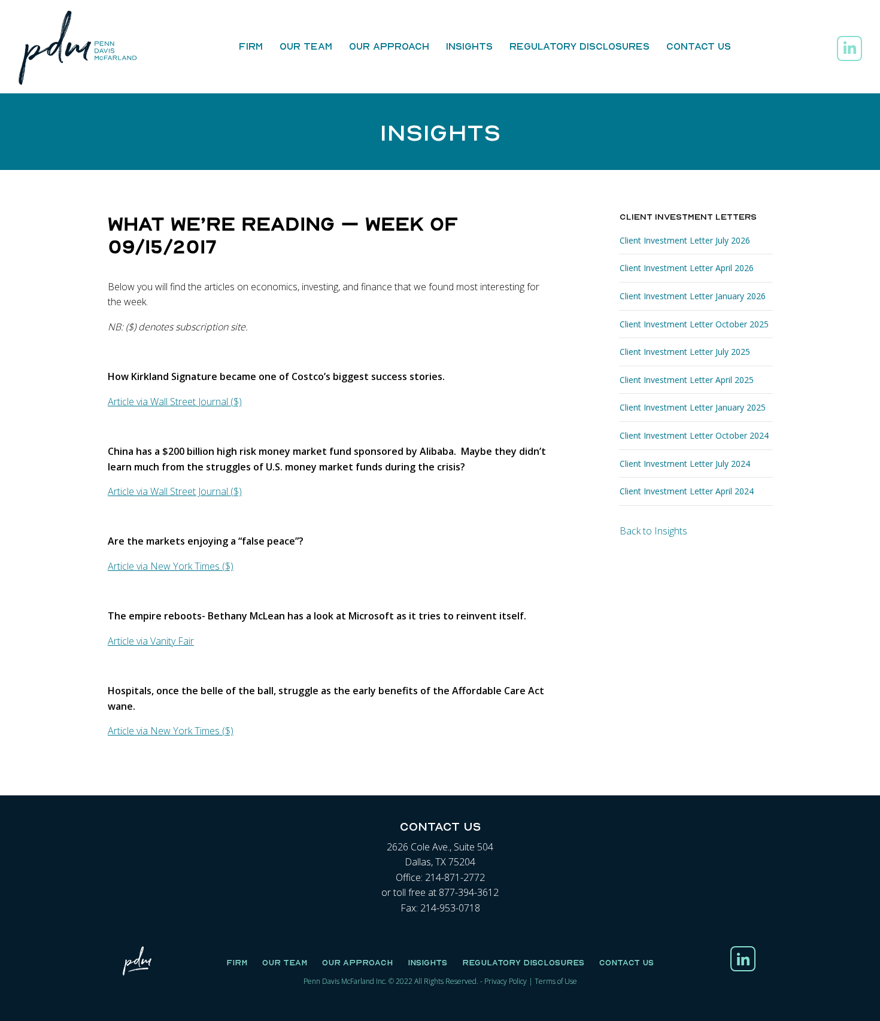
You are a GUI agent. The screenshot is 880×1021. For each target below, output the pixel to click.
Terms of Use (556, 981)
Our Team (306, 46)
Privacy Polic (503, 981)
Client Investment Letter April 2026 (687, 268)
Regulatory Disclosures (579, 46)
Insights (469, 46)
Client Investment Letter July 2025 (685, 351)
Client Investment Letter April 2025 (687, 379)
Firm (251, 46)
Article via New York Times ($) (170, 566)
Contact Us (698, 46)
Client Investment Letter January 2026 (693, 296)
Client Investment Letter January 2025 (693, 407)
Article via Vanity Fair (151, 641)
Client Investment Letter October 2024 (694, 435)
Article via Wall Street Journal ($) (175, 401)
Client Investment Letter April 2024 (687, 491)
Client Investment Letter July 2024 (685, 463)
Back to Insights (653, 530)
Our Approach (389, 46)
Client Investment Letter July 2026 (685, 240)
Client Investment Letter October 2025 (694, 324)
